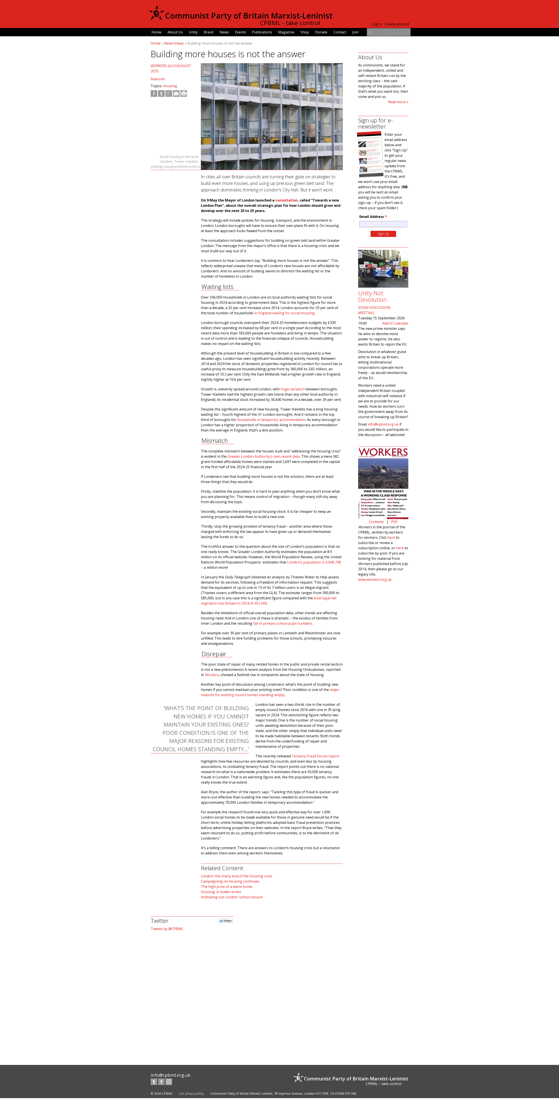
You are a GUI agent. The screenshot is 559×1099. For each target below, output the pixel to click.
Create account (397, 24)
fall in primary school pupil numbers (282, 623)
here (391, 537)
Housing (170, 85)
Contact (339, 32)
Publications (262, 32)
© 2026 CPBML (162, 1093)
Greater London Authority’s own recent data (264, 456)
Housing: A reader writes (221, 891)
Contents (376, 521)
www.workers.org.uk (375, 579)
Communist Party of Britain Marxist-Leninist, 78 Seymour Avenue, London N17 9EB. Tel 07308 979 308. (283, 1093)
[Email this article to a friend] (176, 93)
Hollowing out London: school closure (232, 897)
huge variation (293, 389)
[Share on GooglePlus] (169, 93)
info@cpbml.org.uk (383, 424)
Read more (397, 101)
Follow (227, 920)
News (224, 32)
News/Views (174, 43)
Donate (321, 32)
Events (240, 32)
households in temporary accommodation (271, 419)
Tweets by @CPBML (167, 928)
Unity (193, 32)
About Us (175, 32)
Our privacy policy (191, 1093)
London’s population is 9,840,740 (314, 562)
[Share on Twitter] (161, 93)
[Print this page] (183, 93)
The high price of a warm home (226, 886)
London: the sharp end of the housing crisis (236, 876)
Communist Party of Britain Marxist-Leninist (249, 15)
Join (355, 32)
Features (158, 79)
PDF (394, 521)
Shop (304, 32)
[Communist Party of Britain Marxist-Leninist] (156, 18)
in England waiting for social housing (284, 313)
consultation (286, 200)
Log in (377, 24)
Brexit (209, 32)
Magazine (286, 32)
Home (156, 32)
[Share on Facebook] (154, 93)
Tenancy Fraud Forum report (315, 756)
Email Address (373, 216)
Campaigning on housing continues (230, 881)
